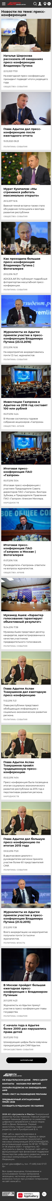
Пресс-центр (40, 1080)
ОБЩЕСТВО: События (15, 87)
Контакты (8, 1084)
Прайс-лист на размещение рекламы (24, 1094)
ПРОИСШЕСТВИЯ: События (18, 1050)
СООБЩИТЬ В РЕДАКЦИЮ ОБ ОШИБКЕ (23, 1106)
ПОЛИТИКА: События (15, 147)
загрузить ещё (26, 1060)
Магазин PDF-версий (28, 1084)
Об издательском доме (16, 1080)
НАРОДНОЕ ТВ (11, 503)
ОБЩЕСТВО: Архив (13, 426)
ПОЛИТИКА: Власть (14, 943)
